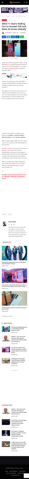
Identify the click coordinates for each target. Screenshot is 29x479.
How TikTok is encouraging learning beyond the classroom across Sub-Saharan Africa (18, 422)
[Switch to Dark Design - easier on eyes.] (24, 2)
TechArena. (11, 468)
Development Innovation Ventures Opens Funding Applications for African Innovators (18, 361)
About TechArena (13, 471)
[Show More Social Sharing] (25, 37)
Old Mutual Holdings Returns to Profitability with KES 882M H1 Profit (14, 262)
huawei (9, 214)
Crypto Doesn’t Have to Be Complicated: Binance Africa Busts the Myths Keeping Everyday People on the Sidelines (19, 445)
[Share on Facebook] (4, 37)
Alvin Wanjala (9, 32)
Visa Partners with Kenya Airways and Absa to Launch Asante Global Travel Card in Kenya (14, 285)
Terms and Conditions (11, 473)
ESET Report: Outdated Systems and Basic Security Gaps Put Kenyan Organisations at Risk (18, 433)
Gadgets (4, 20)
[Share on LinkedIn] (17, 37)
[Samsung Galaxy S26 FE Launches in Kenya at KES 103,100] (14, 298)
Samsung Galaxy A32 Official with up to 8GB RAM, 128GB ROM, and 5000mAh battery (14, 176)
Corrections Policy (15, 475)
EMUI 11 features (8, 148)
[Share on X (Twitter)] (8, 37)
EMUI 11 (7, 64)
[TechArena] (14, 2)
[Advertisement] (14, 116)
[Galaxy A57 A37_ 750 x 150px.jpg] (14, 77)
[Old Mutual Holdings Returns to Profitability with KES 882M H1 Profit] (14, 253)
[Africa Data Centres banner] (14, 10)
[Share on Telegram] (13, 37)
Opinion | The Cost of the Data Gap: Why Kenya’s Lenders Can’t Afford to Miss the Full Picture (19, 339)
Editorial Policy (21, 473)
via (2, 171)
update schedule (14, 68)
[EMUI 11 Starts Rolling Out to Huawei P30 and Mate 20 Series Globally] (14, 48)
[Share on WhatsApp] (22, 37)
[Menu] (2, 2)
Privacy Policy (22, 471)
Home (6, 471)
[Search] (27, 2)
